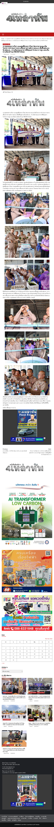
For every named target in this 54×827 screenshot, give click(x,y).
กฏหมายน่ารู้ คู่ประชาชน (14, 818)
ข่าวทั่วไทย (4, 816)
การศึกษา (21, 816)
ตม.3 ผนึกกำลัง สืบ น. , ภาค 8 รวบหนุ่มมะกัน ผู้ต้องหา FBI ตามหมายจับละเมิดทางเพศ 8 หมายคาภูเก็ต (39, 698)
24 (13, 657)
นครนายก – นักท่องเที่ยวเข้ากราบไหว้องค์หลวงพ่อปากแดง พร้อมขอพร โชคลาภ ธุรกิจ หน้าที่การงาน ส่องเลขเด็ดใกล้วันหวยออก (14, 698)
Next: (40, 452)
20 (34, 654)
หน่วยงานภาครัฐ (6, 44)
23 (6, 657)
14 (42, 651)
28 (42, 657)
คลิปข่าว (45, 818)
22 (49, 654)
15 (49, 651)
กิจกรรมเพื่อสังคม (29, 816)
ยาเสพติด (31, 719)
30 (6, 660)
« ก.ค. (3, 663)
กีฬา (40, 818)
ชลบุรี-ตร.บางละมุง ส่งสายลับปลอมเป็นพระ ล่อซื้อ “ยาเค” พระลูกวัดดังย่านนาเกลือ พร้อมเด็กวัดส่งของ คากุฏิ (14, 750)
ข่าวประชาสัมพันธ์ (32, 692)
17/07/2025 (12, 54)
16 (6, 654)
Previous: (15, 451)
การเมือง (30, 818)
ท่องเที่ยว (37, 816)
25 (20, 657)
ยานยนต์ (36, 818)
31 (13, 660)
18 (20, 654)
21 (42, 654)
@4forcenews (6, 54)
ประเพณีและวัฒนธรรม (7, 692)
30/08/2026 (13, 753)
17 (13, 654)
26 (26, 657)
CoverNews (29, 824)
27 (34, 657)
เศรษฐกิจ (4, 818)
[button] (3, 34)
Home (19, 820)
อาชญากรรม (10, 744)
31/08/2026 (13, 700)
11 (20, 651)
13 (34, 651)
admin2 (31, 700)
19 (26, 654)
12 (26, 651)
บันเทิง (9, 820)
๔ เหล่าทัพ (43, 816)
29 (49, 657)
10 (13, 651)
